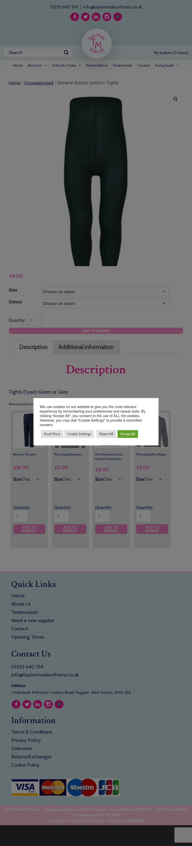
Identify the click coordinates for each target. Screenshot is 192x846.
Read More (52, 434)
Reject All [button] (106, 434)
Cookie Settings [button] (79, 434)
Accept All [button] (127, 434)
